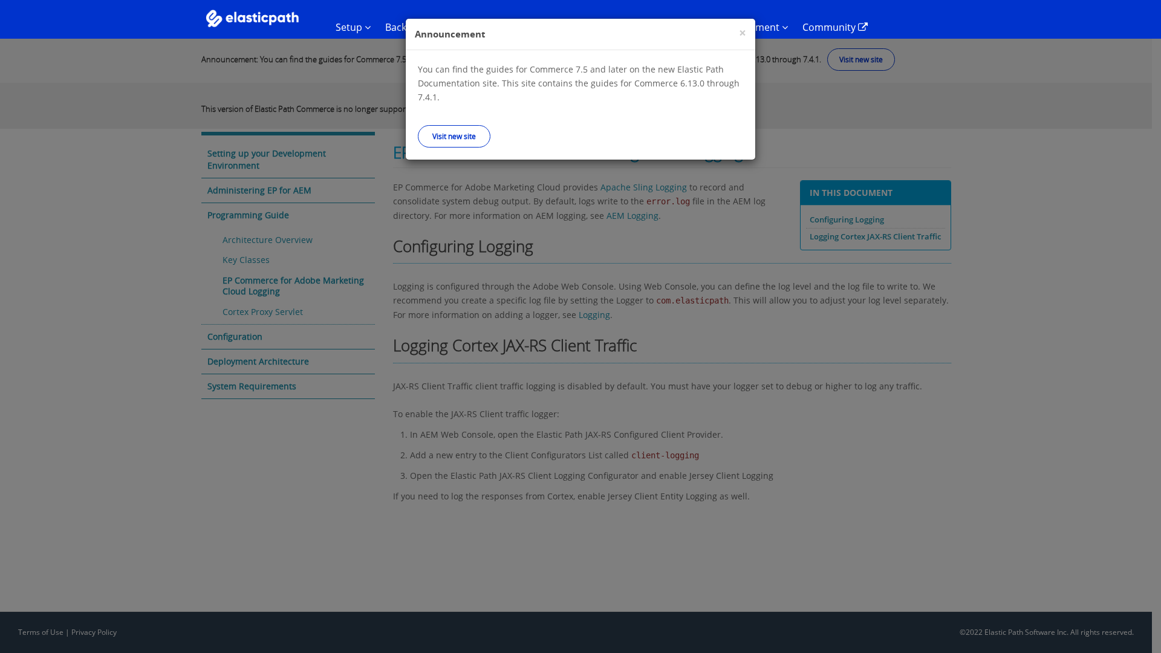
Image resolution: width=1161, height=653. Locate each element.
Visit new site (454, 136)
